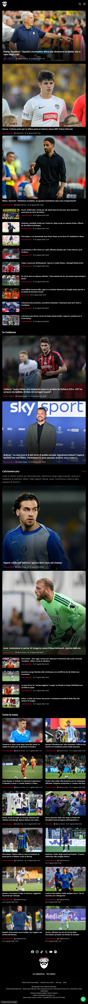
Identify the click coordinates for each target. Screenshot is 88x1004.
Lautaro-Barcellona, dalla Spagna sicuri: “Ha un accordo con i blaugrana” (64, 894)
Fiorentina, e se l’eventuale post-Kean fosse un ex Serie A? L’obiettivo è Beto (52, 236)
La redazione (38, 974)
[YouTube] (51, 951)
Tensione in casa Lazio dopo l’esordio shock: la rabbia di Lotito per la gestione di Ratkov (21, 745)
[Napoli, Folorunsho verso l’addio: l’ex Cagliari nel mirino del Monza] (22, 918)
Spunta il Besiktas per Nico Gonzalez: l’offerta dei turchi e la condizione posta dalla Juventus (65, 745)
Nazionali (48, 824)
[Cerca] (79, 4)
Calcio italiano (9, 59)
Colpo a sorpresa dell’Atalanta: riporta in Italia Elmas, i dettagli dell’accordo (52, 263)
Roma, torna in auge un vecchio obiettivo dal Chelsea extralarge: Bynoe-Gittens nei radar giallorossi (20, 819)
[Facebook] (32, 951)
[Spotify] (55, 951)
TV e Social (25, 295)
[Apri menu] (84, 4)
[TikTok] (41, 951)
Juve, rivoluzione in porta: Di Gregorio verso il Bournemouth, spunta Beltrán (42, 648)
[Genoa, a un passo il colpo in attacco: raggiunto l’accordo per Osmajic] (22, 879)
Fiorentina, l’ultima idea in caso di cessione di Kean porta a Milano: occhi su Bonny (20, 855)
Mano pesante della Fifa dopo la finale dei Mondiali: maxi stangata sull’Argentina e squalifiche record (62, 819)
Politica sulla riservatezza (30, 982)
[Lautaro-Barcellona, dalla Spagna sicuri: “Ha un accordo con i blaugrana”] (65, 879)
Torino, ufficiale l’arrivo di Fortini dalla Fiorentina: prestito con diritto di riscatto (62, 933)
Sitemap (58, 982)
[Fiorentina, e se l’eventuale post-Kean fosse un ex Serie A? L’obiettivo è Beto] (10, 240)
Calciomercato (7, 133)
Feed (64, 982)
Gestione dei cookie (47, 982)
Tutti (84, 471)
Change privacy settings (9, 1002)
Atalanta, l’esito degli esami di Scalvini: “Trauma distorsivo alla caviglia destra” (64, 855)
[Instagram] (37, 951)
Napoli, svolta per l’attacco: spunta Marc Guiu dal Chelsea (33, 562)
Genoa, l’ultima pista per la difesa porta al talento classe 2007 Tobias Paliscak (37, 129)
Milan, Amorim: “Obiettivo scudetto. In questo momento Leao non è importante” (39, 201)
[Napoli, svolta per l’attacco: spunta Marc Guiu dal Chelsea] (44, 527)
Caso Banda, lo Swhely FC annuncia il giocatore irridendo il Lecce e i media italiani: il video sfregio (21, 783)
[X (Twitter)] (46, 951)
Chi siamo (50, 974)
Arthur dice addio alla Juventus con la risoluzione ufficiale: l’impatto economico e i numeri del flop (65, 782)
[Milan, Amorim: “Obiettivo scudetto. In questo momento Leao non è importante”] (44, 167)
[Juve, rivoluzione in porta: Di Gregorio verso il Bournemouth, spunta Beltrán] (44, 613)
